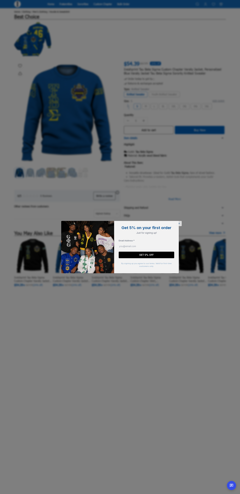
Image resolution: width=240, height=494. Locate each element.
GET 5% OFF (146, 254)
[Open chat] (231, 485)
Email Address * (127, 240)
